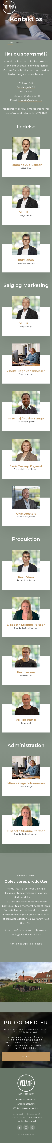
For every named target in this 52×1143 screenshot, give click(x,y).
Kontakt (26, 1056)
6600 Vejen (26, 91)
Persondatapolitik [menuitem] (26, 1104)
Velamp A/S (26, 83)
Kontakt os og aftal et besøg (26, 943)
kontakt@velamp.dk (30, 100)
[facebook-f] (19, 1127)
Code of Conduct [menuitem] (26, 1099)
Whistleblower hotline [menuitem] (26, 1108)
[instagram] (32, 1127)
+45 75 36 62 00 (31, 96)
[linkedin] (26, 1127)
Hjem (10, 43)
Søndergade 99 (26, 87)
